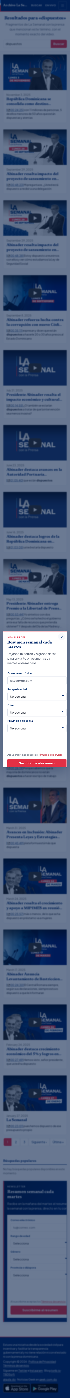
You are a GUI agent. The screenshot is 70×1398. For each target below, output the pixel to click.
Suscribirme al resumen (37, 763)
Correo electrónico (19, 673)
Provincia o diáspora (20, 720)
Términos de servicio (50, 754)
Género (12, 705)
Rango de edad (17, 689)
